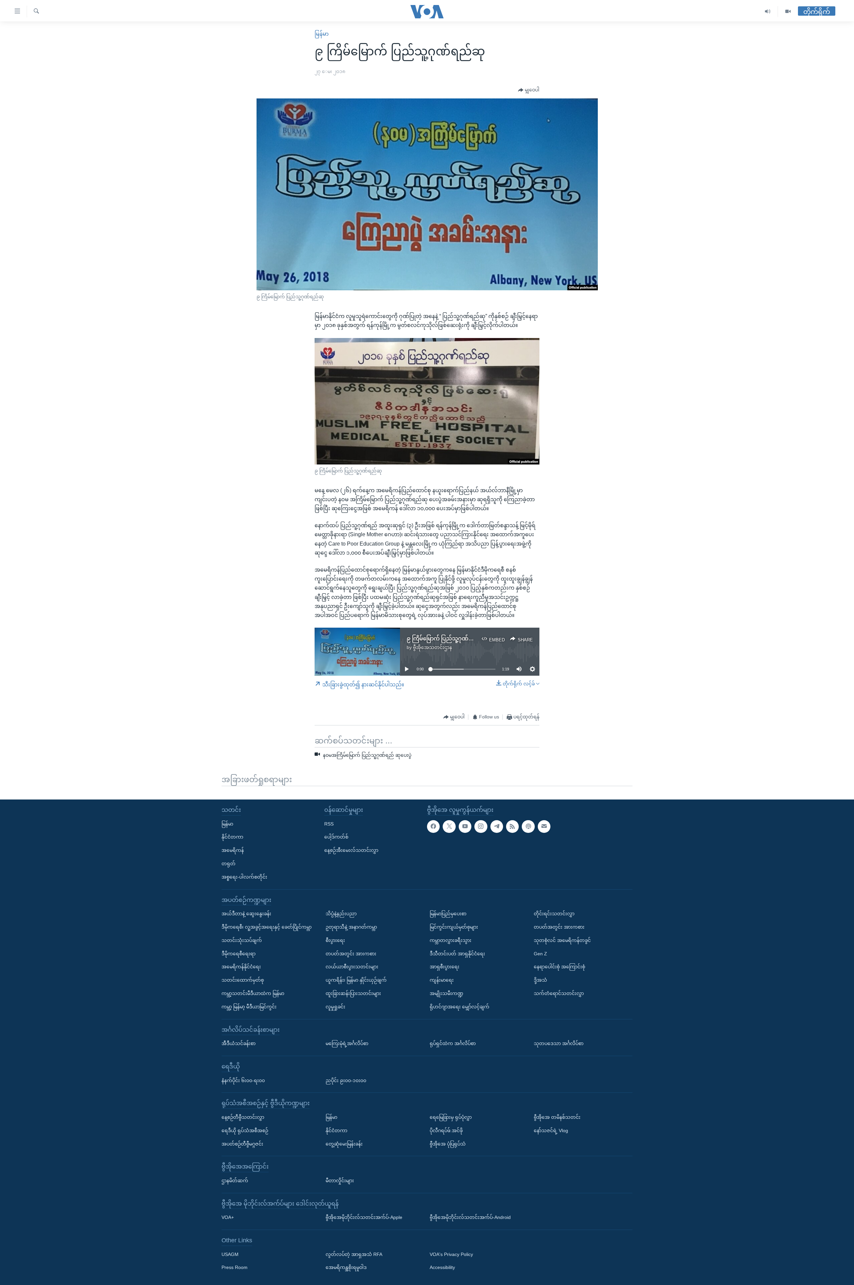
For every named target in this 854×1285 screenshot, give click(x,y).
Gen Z (540, 953)
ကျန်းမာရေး (442, 980)
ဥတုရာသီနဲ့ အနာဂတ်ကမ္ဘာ (351, 927)
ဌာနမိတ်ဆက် (235, 1180)
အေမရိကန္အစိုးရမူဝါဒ (346, 1267)
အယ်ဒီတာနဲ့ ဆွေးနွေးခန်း (246, 913)
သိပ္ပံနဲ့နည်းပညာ (341, 913)
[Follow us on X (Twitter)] (449, 826)
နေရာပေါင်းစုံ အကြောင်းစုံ (559, 966)
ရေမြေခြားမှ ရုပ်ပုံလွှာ (451, 1117)
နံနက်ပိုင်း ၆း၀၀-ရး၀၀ (243, 1080)
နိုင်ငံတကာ (232, 837)
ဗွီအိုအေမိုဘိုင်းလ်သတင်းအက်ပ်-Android (470, 1217)
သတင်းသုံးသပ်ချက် (242, 940)
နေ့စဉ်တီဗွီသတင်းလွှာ (243, 1117)
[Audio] (768, 11)
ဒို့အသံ (540, 980)
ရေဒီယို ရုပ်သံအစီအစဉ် (245, 1130)
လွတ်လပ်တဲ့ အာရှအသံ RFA (354, 1254)
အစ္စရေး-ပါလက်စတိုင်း (244, 877)
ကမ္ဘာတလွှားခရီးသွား (450, 940)
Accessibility (442, 1267)
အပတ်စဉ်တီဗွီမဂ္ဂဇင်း (242, 1143)
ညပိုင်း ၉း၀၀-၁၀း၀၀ (346, 1080)
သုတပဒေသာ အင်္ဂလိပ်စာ (558, 1043)
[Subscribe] (544, 826)
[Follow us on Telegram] (496, 826)
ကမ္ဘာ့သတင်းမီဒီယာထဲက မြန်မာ (253, 993)
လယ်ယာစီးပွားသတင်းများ (352, 966)
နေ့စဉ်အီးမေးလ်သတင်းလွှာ (351, 850)
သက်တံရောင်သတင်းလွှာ (559, 993)
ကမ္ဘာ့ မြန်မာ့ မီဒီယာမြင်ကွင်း (249, 1006)
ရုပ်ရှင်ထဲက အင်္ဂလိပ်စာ (453, 1043)
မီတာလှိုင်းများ (340, 1180)
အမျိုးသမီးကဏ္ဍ (446, 993)
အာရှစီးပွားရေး (444, 966)
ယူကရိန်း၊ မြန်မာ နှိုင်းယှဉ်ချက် (356, 980)
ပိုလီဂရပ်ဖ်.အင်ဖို (446, 1130)
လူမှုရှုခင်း (335, 1006)
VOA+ (228, 1217)
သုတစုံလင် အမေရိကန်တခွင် (562, 940)
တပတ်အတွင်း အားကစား (351, 953)
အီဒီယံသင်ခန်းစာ (239, 1043)
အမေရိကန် (233, 850)
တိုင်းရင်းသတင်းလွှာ (554, 913)
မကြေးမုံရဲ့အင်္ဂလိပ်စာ (347, 1043)
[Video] (788, 11)
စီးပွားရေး (335, 940)
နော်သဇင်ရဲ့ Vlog (551, 1130)
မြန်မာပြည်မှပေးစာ (448, 913)
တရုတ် (229, 863)
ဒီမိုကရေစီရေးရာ (239, 953)
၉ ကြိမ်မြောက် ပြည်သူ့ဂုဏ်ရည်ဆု (445, 638)
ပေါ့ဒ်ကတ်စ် (336, 837)
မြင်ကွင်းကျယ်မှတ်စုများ (454, 927)
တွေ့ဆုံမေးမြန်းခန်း (344, 1143)
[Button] (528, 90)
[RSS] (512, 826)
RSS (329, 823)
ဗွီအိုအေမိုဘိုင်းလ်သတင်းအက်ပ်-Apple (364, 1217)
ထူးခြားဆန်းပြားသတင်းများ (353, 993)
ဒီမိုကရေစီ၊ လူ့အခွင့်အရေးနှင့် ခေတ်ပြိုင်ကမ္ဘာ (267, 927)
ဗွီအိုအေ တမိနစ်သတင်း (557, 1117)
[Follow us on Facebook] (433, 826)
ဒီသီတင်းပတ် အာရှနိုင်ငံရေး (457, 953)
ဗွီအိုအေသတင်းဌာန (432, 647)
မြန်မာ (322, 34)
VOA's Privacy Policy (451, 1254)
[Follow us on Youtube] (465, 826)
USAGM (230, 1254)
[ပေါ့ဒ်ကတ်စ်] (528, 826)
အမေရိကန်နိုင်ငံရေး (241, 966)
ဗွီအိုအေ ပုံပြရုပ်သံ (448, 1143)
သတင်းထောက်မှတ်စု (243, 980)
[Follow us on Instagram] (480, 826)
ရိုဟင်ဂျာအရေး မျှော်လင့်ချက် (459, 1006)
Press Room (235, 1267)
